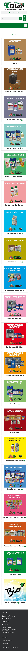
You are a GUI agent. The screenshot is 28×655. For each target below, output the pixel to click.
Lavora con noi (5, 641)
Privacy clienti (5, 643)
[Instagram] (24, 19)
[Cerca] (20, 18)
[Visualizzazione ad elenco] (15, 34)
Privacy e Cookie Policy (7, 640)
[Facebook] (24, 16)
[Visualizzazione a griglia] (12, 34)
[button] (25, 25)
